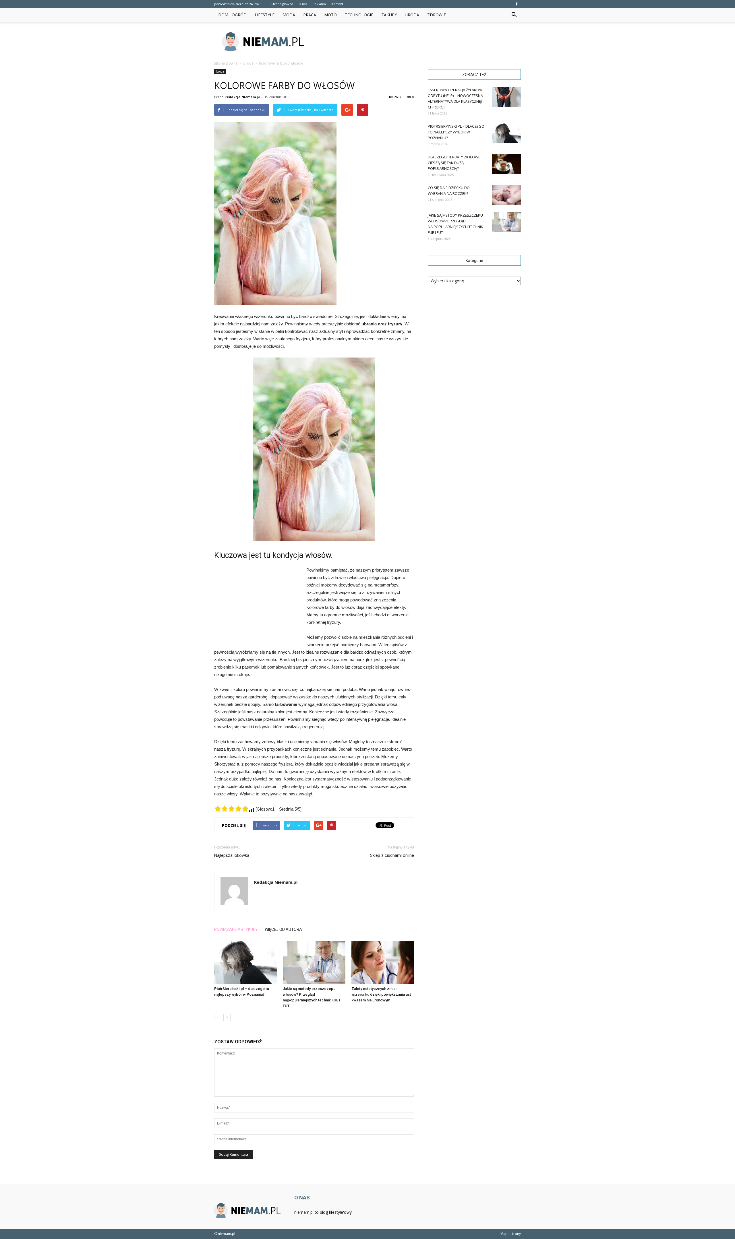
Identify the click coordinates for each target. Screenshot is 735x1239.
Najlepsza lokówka (231, 855)
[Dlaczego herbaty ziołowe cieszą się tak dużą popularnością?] (506, 164)
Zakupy (389, 15)
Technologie (359, 15)
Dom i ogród (232, 15)
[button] (514, 15)
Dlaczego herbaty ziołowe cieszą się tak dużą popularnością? (454, 162)
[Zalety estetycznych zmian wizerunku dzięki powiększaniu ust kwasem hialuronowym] (382, 962)
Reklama (319, 4)
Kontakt (337, 4)
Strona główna (282, 4)
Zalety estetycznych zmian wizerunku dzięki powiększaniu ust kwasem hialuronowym (381, 994)
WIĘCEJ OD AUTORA (283, 929)
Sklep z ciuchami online (392, 855)
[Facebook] (516, 4)
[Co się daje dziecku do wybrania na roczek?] (506, 195)
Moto (330, 15)
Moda (289, 15)
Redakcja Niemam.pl (242, 97)
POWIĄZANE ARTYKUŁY (236, 929)
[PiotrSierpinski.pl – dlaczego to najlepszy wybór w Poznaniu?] (245, 962)
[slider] (231, 808)
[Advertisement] (416, 42)
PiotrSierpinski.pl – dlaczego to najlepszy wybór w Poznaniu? (456, 132)
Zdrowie (436, 15)
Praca (309, 15)
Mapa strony (510, 1233)
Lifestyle (264, 15)
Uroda (412, 15)
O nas (303, 4)
